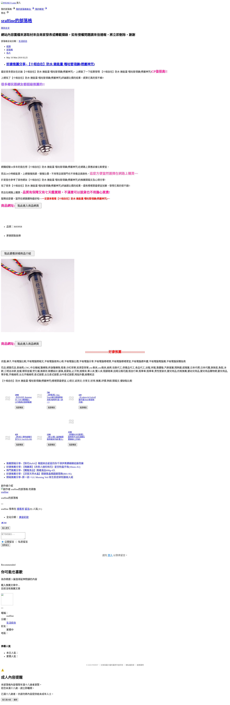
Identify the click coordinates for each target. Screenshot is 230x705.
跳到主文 (5, 28)
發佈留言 (5, 545)
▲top (4, 522)
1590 (70, 432)
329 (80, 395)
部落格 (9, 50)
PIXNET (95, 665)
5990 (17, 395)
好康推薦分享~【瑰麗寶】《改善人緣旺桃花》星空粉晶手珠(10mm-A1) (43, 467)
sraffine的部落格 (16, 20)
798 (48, 393)
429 (16, 434)
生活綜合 (23, 41)
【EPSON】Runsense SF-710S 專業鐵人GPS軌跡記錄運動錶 (23, 399)
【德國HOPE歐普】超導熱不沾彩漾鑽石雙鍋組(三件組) (76, 436)
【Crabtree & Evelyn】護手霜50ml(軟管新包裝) (87, 399)
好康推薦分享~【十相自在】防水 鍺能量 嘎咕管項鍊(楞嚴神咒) (50, 64)
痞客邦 (20, 509)
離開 (15, 700)
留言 (27, 509)
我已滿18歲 (6, 700)
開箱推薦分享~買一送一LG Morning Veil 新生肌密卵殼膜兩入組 (39, 477)
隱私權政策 (130, 665)
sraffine (4, 492)
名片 (8, 53)
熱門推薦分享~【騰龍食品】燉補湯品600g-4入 (30, 470)
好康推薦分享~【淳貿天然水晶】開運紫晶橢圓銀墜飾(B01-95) (39, 473)
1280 (49, 434)
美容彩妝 (24, 517)
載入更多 (5, 528)
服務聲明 (140, 665)
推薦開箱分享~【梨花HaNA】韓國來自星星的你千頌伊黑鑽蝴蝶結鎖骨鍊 (44, 463)
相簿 (8, 46)
